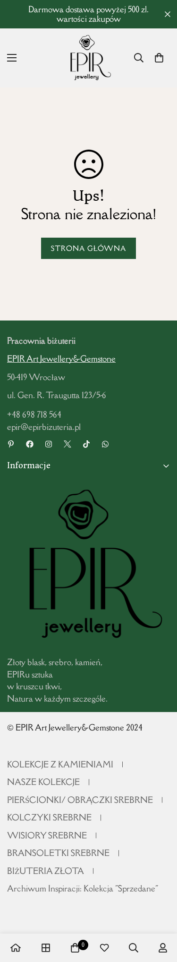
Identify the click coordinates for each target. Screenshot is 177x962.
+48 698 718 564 (34, 414)
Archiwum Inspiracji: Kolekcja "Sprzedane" (82, 888)
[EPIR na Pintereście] (11, 444)
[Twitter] (67, 444)
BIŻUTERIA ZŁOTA (45, 870)
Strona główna (88, 248)
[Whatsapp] (105, 444)
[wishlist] (104, 948)
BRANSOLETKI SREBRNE (58, 852)
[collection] (46, 948)
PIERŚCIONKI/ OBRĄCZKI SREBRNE (80, 799)
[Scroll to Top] (160, 911)
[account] (163, 948)
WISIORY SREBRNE (47, 835)
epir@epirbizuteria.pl (44, 426)
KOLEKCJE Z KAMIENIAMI (60, 764)
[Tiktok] (86, 444)
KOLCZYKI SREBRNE (49, 817)
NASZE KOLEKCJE (43, 781)
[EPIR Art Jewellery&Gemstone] (88, 58)
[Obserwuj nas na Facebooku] (30, 444)
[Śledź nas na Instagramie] (48, 444)
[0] (159, 58)
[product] (15, 947)
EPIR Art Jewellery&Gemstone (61, 358)
